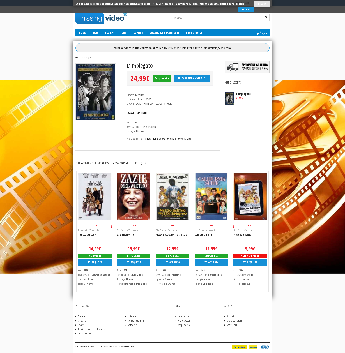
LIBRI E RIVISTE (195, 33)
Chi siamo (82, 320)
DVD (95, 33)
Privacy (262, 4)
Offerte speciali (183, 320)
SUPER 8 (138, 33)
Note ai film (133, 325)
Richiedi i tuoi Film (136, 320)
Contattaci (82, 316)
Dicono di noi (183, 316)
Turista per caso (87, 234)
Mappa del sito (183, 325)
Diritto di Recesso (85, 333)
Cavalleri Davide (126, 346)
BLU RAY (110, 33)
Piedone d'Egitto (242, 234)
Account (230, 316)
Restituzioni (232, 325)
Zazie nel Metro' (125, 234)
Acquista (96, 262)
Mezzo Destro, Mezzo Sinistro (171, 234)
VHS (124, 33)
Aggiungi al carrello (193, 78)
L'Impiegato (86, 57)
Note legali (132, 316)
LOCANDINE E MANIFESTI (164, 33)
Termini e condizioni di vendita (91, 329)
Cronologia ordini (234, 320)
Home (82, 33)
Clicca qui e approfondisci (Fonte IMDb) (168, 138)
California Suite (203, 234)
